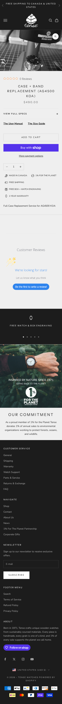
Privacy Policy (10, 611)
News (6, 523)
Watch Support (11, 472)
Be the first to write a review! (31, 286)
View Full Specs (15, 113)
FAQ (5, 489)
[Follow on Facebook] (5, 659)
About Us (8, 517)
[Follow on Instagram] (23, 659)
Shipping (8, 460)
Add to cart (31, 137)
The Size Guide (36, 123)
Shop (6, 506)
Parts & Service (11, 477)
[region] (31, 323)
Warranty (8, 466)
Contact (7, 511)
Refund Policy (10, 605)
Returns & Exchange (14, 483)
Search (7, 594)
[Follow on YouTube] (32, 659)
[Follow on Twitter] (14, 659)
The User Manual (13, 123)
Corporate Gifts (11, 534)
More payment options (31, 156)
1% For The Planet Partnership (20, 528)
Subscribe (16, 575)
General (7, 455)
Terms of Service (12, 599)
